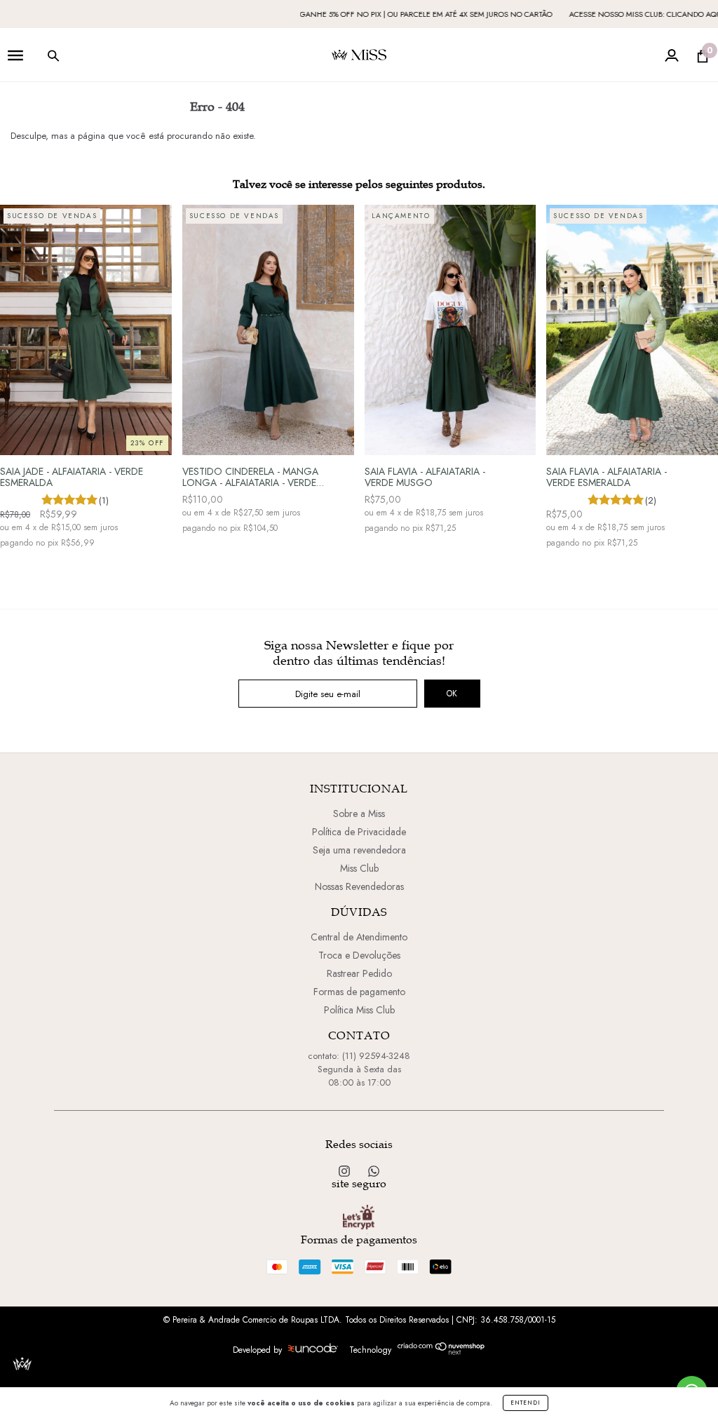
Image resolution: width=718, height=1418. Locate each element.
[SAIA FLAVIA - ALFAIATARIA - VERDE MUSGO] (450, 330)
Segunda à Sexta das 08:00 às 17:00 (359, 1075)
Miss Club (359, 868)
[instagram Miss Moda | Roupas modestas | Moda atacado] (345, 1171)
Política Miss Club (359, 1010)
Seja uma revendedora (359, 850)
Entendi (525, 1402)
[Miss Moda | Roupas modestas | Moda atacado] (373, 1171)
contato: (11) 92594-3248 (359, 1055)
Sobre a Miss (359, 813)
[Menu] (15, 59)
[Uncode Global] (313, 1349)
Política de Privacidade (359, 832)
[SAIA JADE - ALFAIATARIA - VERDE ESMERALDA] (86, 330)
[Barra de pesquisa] (53, 59)
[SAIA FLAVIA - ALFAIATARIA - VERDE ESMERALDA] (632, 330)
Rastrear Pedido (359, 973)
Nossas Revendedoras (359, 886)
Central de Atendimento (359, 937)
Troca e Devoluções (359, 955)
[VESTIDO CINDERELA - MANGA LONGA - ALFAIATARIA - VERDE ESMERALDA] (268, 330)
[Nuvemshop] (441, 1352)
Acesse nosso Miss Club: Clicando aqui (610, 14)
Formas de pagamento (359, 992)
